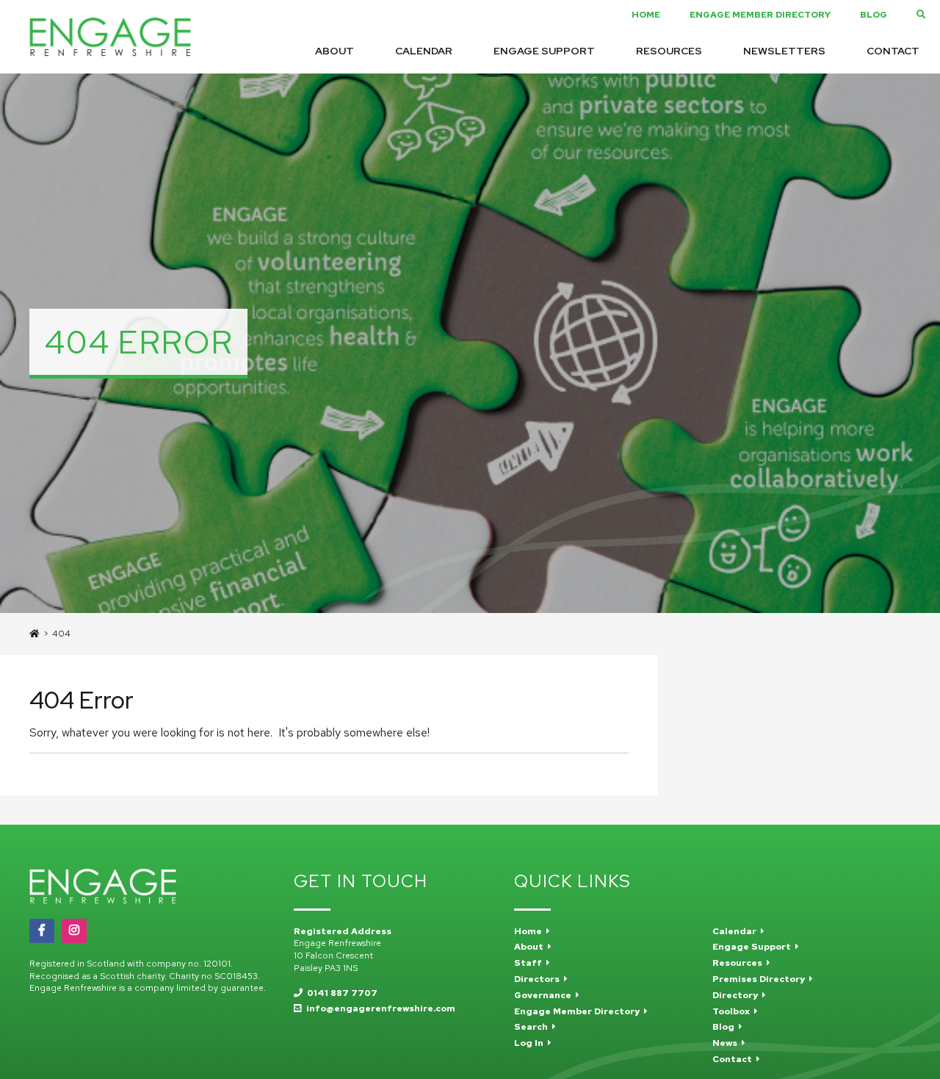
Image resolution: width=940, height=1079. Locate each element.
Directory (737, 995)
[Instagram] (74, 930)
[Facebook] (41, 930)
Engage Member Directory (760, 15)
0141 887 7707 (340, 993)
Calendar (423, 51)
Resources (669, 51)
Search (533, 1027)
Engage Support (544, 51)
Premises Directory (760, 979)
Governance (545, 995)
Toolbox (733, 1011)
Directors (539, 979)
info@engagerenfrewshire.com (378, 1008)
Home (646, 15)
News (727, 1043)
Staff (530, 963)
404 (61, 633)
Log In (531, 1043)
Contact (893, 51)
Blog (873, 15)
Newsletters (784, 51)
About (334, 51)
